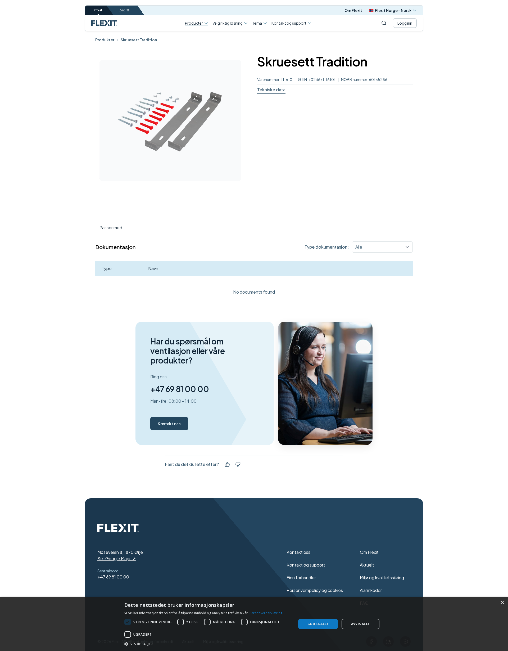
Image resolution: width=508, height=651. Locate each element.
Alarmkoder (371, 590)
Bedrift (124, 10)
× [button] (502, 603)
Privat (97, 10)
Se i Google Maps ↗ (116, 558)
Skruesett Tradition (139, 39)
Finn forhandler (301, 577)
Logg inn (404, 23)
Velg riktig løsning (227, 23)
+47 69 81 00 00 (179, 389)
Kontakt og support (288, 23)
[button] (207, 644)
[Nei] (238, 464)
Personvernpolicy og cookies (315, 590)
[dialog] (254, 624)
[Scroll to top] (104, 23)
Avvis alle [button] (360, 624)
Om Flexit (353, 10)
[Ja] (227, 464)
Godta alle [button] (318, 624)
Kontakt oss (169, 423)
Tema (257, 23)
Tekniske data (271, 89)
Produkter (194, 23)
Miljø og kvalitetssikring (382, 577)
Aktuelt (367, 565)
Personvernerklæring (266, 613)
